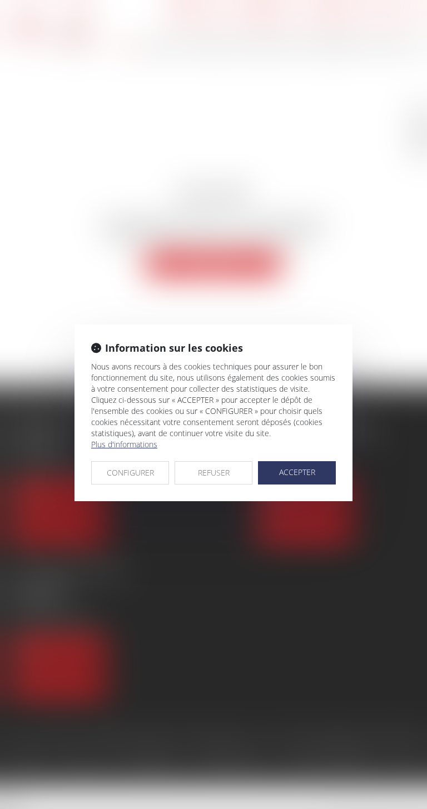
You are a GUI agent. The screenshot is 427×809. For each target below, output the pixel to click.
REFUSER (214, 472)
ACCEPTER (297, 472)
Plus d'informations (124, 444)
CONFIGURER (130, 472)
